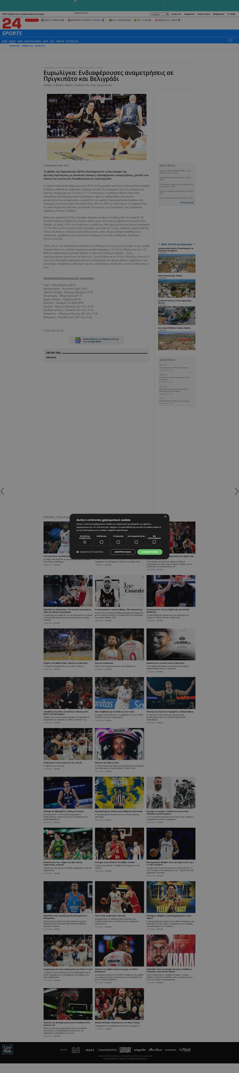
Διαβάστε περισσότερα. (118, 530)
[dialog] (119, 536)
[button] (90, 552)
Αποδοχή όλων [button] (150, 552)
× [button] (165, 517)
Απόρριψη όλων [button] (123, 552)
